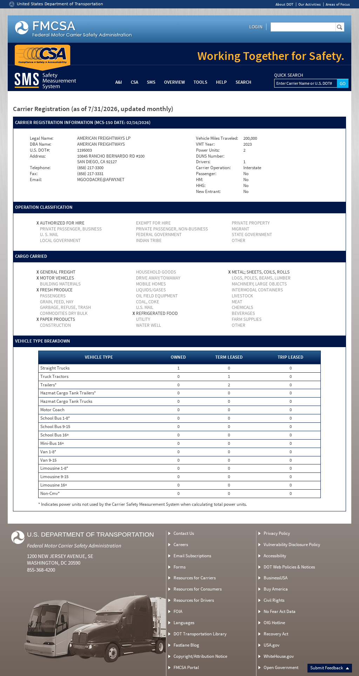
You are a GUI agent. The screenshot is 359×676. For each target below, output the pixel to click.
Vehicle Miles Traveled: (217, 138)
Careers (181, 544)
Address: (38, 156)
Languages (184, 623)
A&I (118, 82)
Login (256, 26)
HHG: (200, 185)
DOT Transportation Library (200, 634)
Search (243, 82)
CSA (134, 82)
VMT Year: (205, 144)
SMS (151, 82)
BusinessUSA (275, 578)
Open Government (281, 667)
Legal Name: (41, 138)
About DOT (284, 4)
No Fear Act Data (280, 611)
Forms (179, 567)
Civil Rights (274, 600)
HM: (199, 179)
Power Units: (207, 150)
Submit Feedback (327, 668)
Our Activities (309, 4)
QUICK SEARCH (288, 75)
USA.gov (271, 645)
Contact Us (184, 533)
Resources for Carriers (195, 578)
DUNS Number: (210, 156)
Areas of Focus (338, 4)
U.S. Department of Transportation (90, 534)
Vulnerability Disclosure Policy (292, 544)
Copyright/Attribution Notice (200, 656)
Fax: (34, 174)
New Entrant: (208, 191)
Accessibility (275, 556)
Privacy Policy (277, 533)
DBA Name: (40, 144)
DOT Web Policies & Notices (289, 567)
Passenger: (206, 174)
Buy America (276, 589)
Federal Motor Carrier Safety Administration (74, 545)
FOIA (178, 611)
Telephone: (40, 168)
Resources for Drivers (194, 600)
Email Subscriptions (192, 556)
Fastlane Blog (186, 645)
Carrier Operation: (213, 168)
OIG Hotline (274, 623)
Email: (36, 179)
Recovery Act (276, 634)
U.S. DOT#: (40, 150)
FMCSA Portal (186, 667)
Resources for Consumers (198, 589)
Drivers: (203, 162)
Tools (200, 82)
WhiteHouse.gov (279, 656)
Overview (174, 82)
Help (221, 82)
